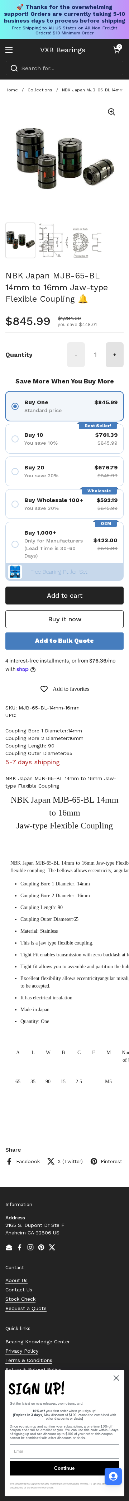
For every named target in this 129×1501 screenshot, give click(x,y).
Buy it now (64, 619)
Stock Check (20, 1299)
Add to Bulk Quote (64, 640)
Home (11, 89)
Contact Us (18, 1289)
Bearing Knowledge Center (37, 1341)
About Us (16, 1280)
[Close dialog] (116, 1378)
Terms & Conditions (28, 1360)
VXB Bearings (62, 49)
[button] (116, 50)
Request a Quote (26, 1308)
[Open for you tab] (113, 1476)
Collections (40, 89)
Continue (64, 1468)
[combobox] (64, 68)
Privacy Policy (21, 1351)
